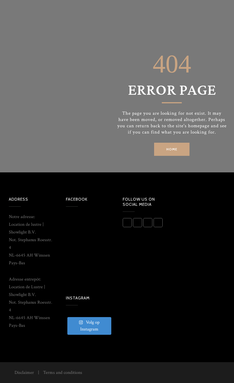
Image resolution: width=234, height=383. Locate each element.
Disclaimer (24, 373)
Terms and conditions (62, 373)
